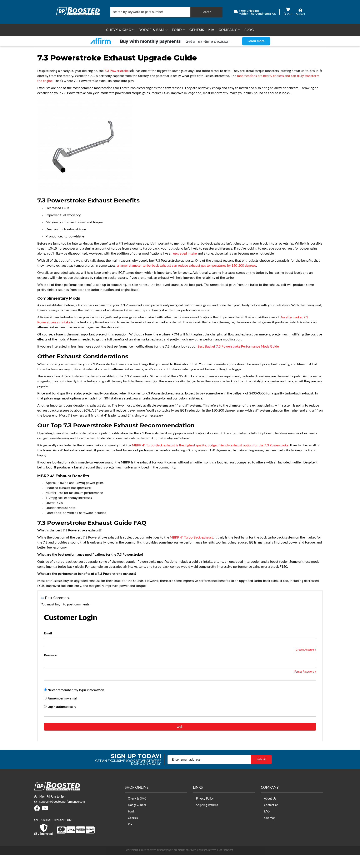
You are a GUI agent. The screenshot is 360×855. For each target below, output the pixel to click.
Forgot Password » (305, 671)
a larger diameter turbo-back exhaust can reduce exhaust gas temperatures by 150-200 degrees (186, 265)
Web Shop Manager (222, 850)
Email (48, 633)
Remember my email (63, 698)
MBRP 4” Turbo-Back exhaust (191, 537)
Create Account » (306, 649)
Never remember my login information (76, 690)
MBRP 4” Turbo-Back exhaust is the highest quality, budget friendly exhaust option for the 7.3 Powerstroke (210, 445)
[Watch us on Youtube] (45, 809)
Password (51, 655)
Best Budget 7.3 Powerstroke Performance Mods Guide (238, 346)
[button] (166, 12)
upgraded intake (185, 253)
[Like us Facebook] (37, 809)
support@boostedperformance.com (62, 801)
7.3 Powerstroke (116, 71)
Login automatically (62, 706)
